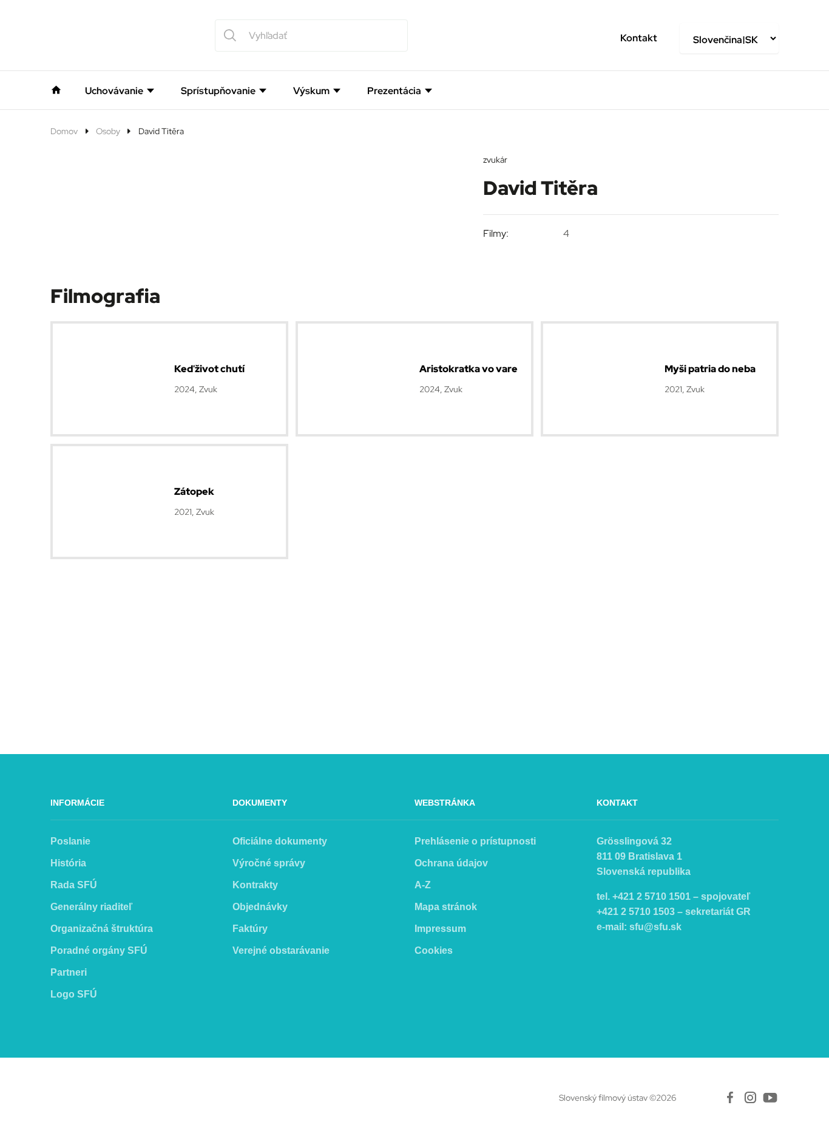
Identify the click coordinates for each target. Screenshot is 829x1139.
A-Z (422, 885)
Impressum (440, 928)
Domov (64, 131)
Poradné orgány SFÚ (98, 950)
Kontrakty (255, 885)
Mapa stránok (445, 907)
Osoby (108, 131)
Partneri (68, 972)
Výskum (311, 91)
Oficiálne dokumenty (279, 841)
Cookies (433, 950)
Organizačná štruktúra (101, 928)
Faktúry (250, 928)
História (68, 863)
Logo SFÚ (73, 994)
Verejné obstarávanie (281, 950)
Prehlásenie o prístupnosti (475, 841)
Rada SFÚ (73, 885)
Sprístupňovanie (218, 91)
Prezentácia (394, 91)
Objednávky (260, 907)
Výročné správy (268, 863)
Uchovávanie (114, 91)
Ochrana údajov (451, 863)
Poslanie (70, 841)
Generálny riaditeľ (91, 907)
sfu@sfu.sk (655, 927)
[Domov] (56, 89)
